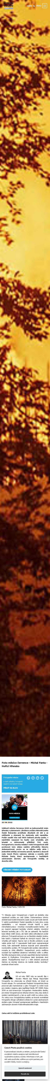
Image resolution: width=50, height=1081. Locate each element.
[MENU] (44, 5)
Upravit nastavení (25, 1068)
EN (31, 6)
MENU (38, 6)
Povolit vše (25, 1074)
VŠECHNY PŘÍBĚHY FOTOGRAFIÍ (17, 870)
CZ (28, 6)
